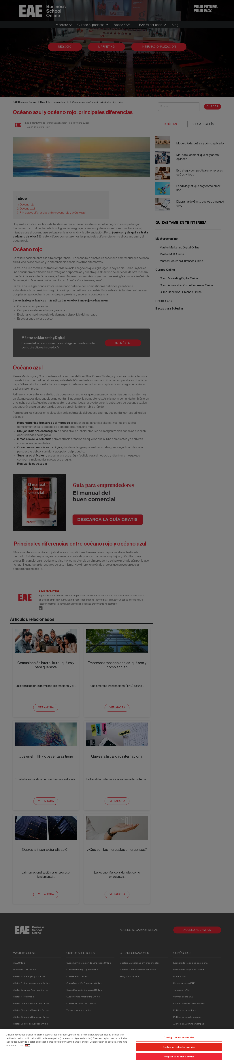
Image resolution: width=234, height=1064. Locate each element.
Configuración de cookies (179, 1037)
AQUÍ (27, 1045)
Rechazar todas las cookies (179, 1047)
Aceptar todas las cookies (179, 1056)
